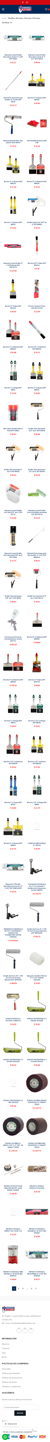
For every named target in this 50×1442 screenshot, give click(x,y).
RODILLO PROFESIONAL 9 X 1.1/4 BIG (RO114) (37, 1061)
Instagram (27, 2)
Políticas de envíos (9, 1382)
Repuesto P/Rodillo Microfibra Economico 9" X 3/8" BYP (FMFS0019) (13, 886)
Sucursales (6, 1369)
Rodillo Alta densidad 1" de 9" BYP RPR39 (13, 471)
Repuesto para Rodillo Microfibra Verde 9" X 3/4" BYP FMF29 (37, 57)
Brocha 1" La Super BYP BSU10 (13, 803)
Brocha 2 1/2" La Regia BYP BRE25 (36, 722)
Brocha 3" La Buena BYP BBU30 (37, 389)
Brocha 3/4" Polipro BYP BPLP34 (37, 264)
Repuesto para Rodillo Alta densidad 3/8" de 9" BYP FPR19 (13, 555)
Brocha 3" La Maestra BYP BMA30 (37, 182)
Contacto (6, 1348)
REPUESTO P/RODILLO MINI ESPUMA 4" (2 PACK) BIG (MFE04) (13, 1274)
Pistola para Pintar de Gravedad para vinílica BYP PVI (13, 639)
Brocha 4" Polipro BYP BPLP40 (37, 681)
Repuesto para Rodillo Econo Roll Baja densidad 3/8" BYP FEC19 (37, 512)
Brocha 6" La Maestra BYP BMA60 (37, 638)
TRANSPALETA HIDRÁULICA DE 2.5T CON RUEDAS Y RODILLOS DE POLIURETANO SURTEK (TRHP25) (13, 933)
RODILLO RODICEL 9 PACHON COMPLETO (13, 1020)
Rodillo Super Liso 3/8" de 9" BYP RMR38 (37, 223)
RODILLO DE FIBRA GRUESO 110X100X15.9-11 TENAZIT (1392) (37, 1102)
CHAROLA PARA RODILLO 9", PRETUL (37, 844)
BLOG (4, 1357)
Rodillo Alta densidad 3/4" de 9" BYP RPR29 (37, 430)
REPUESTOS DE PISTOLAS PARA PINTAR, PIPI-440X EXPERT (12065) (13, 1188)
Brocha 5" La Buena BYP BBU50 (13, 844)
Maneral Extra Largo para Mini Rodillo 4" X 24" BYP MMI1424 (36, 555)
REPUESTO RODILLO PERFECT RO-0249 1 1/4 (13, 1230)
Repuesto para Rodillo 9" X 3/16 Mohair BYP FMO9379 (13, 265)
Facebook (23, 2)
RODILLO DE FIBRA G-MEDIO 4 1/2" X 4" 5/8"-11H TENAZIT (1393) (13, 1145)
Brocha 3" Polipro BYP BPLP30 (13, 307)
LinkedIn (31, 1330)
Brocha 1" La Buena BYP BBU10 (13, 223)
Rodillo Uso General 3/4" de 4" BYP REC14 (36, 597)
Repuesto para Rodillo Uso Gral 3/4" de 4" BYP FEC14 (13, 512)
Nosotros (5, 1344)
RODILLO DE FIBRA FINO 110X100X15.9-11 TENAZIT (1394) (37, 1145)
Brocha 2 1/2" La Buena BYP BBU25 (37, 763)
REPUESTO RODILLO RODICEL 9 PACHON (36, 1187)
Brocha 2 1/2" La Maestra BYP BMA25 (13, 763)
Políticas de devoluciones (12, 1378)
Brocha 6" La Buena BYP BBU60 (37, 99)
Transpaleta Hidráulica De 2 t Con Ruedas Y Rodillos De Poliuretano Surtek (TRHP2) (37, 887)
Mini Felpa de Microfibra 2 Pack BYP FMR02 (13, 430)
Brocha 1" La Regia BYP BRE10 (13, 389)
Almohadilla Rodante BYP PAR (37, 142)
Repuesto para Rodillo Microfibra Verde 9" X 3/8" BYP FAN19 (13, 57)
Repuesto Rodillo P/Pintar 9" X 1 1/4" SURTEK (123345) (37, 978)
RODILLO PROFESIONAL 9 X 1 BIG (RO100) (13, 1101)
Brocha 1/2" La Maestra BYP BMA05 (37, 348)
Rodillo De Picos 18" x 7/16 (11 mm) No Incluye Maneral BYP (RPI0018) (13, 978)
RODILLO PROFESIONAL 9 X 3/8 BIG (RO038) (37, 1020)
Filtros (5, 23)
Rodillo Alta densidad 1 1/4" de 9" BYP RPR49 (37, 471)
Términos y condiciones (11, 1386)
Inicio (4, 18)
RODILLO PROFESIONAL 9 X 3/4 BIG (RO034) (13, 1061)
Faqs (4, 1353)
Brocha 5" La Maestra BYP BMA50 (13, 681)
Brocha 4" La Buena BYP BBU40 (13, 182)
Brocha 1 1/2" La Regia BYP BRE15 (37, 803)
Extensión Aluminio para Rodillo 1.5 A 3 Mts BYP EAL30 (13, 100)
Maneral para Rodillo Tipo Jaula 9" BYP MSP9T (13, 142)
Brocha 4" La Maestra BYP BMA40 (13, 348)
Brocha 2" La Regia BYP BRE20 (13, 722)
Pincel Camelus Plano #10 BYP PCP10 (36, 307)
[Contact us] (5, 1437)
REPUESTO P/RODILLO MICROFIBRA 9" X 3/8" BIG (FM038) (37, 1274)
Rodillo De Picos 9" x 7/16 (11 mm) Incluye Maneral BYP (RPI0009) (36, 931)
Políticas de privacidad (11, 1373)
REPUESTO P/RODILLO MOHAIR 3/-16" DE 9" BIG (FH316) (37, 1231)
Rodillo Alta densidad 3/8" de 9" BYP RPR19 (13, 597)
